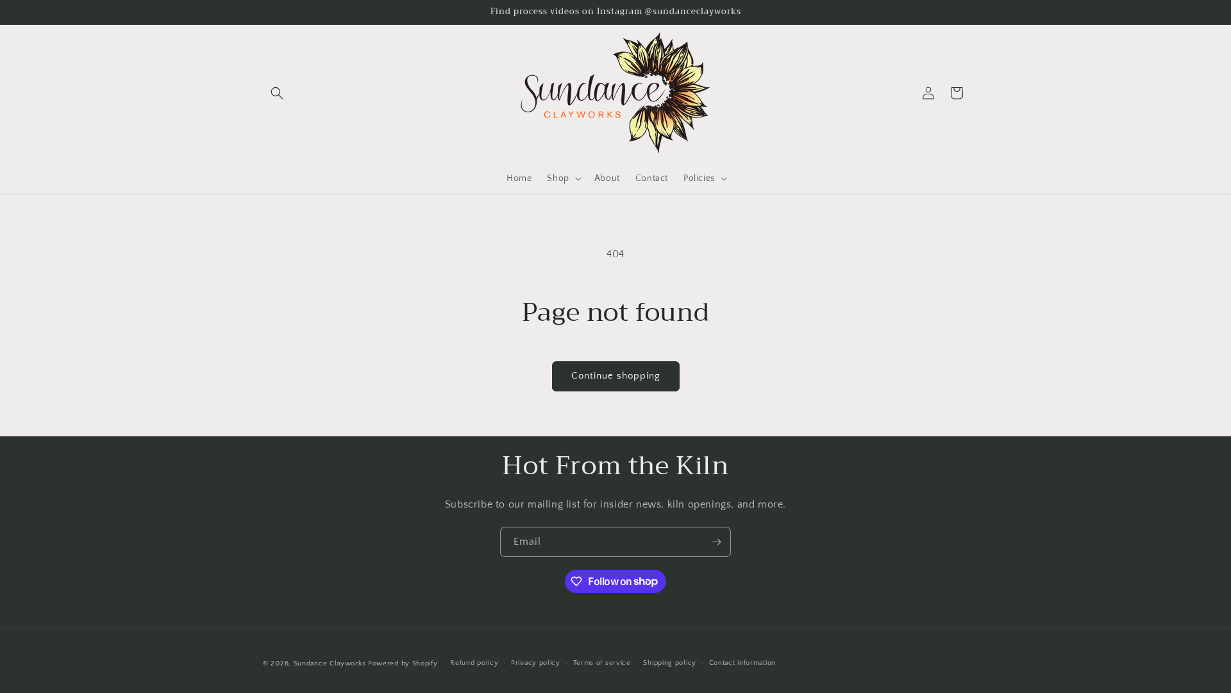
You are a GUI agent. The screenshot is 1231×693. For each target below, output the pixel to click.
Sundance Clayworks (330, 663)
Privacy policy (535, 663)
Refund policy (474, 663)
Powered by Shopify (403, 663)
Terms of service (602, 663)
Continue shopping (615, 375)
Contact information (742, 663)
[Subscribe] (716, 542)
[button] (277, 93)
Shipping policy (669, 663)
